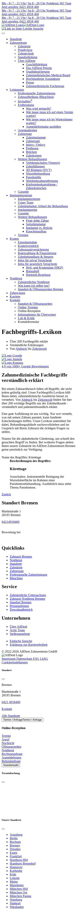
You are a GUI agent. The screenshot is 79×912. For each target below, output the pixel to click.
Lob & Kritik (26, 318)
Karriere (15, 296)
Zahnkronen (34, 155)
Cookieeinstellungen (15, 662)
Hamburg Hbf (19, 860)
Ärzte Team (17, 630)
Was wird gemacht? (38, 108)
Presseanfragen (19, 606)
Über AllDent (26, 60)
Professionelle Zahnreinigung (36, 93)
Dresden (15, 849)
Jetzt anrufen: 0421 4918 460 (20, 7)
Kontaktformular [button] (28, 321)
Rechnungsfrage (12, 754)
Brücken (31, 152)
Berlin (14, 838)
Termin (6, 736)
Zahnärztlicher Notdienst (33, 282)
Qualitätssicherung (38, 71)
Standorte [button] (16, 39)
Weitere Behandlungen (32, 159)
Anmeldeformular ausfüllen (43, 126)
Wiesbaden (17, 907)
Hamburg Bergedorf (23, 863)
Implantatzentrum (21, 195)
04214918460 (10, 521)
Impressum (9, 658)
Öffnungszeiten (11, 746)
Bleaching (16, 578)
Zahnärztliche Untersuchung (28, 595)
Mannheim (16, 885)
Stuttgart (15, 903)
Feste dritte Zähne (37, 220)
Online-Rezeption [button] (29, 311)
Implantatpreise (27, 209)
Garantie (23, 191)
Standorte (16, 563)
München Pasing (20, 896)
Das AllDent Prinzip (39, 68)
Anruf (5, 739)
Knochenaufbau (36, 231)
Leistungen (17, 89)
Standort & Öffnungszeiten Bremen (40, 289)
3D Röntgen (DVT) (38, 170)
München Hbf (19, 889)
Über (18, 626)
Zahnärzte (24, 46)
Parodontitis (33, 177)
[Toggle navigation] (3, 33)
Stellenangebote (20, 634)
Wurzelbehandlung (38, 173)
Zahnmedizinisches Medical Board (48, 75)
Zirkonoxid (39, 348)
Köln (13, 874)
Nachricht (8, 743)
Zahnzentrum (18, 42)
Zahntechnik (26, 53)
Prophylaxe (25, 50)
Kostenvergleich (28, 246)
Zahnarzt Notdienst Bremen (27, 598)
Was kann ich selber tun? (34, 285)
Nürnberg (16, 899)
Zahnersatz (25, 134)
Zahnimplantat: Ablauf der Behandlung (43, 206)
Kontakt (15, 300)
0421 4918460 (11, 702)
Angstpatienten (27, 130)
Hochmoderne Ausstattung (43, 79)
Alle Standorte (11, 715)
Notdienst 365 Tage (58, 3)
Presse (30, 82)
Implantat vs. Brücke (39, 228)
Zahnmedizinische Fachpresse (45, 86)
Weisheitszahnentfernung (42, 181)
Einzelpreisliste (27, 242)
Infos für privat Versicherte (35, 260)
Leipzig (14, 878)
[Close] (3, 679)
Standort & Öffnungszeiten (35, 303)
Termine (23, 235)
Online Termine (28, 307)
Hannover (16, 867)
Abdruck (21, 348)
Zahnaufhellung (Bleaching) (36, 97)
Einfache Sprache (21, 641)
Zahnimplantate (36, 137)
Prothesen (32, 148)
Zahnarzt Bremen (21, 556)
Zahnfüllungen (35, 166)
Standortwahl (10, 765)
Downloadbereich (21, 609)
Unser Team (25, 202)
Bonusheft (32, 271)
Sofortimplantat (36, 224)
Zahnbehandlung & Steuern (35, 256)
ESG (36, 658)
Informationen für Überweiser (37, 314)
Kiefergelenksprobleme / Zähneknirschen (41, 186)
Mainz (14, 881)
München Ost (18, 892)
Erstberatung (26, 105)
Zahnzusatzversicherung (33, 249)
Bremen (15, 845)
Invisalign (25, 101)
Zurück (6, 494)
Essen (13, 852)
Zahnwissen (17, 293)
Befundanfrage (11, 761)
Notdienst (16, 278)
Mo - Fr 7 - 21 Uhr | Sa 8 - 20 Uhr (23, 3)
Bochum (15, 842)
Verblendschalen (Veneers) (43, 162)
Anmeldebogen (11, 757)
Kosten (14, 238)
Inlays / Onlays (35, 144)
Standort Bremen (20, 602)
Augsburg (16, 834)
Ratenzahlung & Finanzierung (37, 253)
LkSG (44, 658)
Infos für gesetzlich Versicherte (37, 264)
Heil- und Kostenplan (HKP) (44, 267)
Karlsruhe (16, 870)
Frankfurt (16, 856)
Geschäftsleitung (36, 64)
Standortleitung (27, 57)
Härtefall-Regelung (38, 274)
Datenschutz (24, 658)
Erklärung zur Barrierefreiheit (28, 644)
